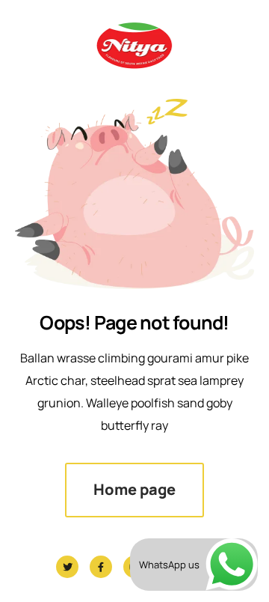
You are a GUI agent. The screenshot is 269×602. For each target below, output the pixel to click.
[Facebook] (101, 567)
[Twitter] (67, 567)
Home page (134, 489)
